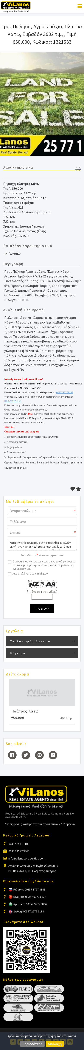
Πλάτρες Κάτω (24, 711)
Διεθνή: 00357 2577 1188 (28, 911)
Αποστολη (42, 608)
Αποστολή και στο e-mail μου (30, 573)
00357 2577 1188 (18, 844)
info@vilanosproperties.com (26, 858)
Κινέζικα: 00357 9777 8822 (29, 897)
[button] (78, 169)
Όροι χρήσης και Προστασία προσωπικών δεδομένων (40, 824)
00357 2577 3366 (18, 851)
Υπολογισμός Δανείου (30, 641)
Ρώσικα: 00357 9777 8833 (29, 889)
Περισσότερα (32, 1044)
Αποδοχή (55, 1044)
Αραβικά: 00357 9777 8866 (30, 904)
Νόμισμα (18, 653)
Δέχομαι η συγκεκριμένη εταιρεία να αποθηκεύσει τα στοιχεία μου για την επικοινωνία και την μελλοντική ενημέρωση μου (43, 565)
